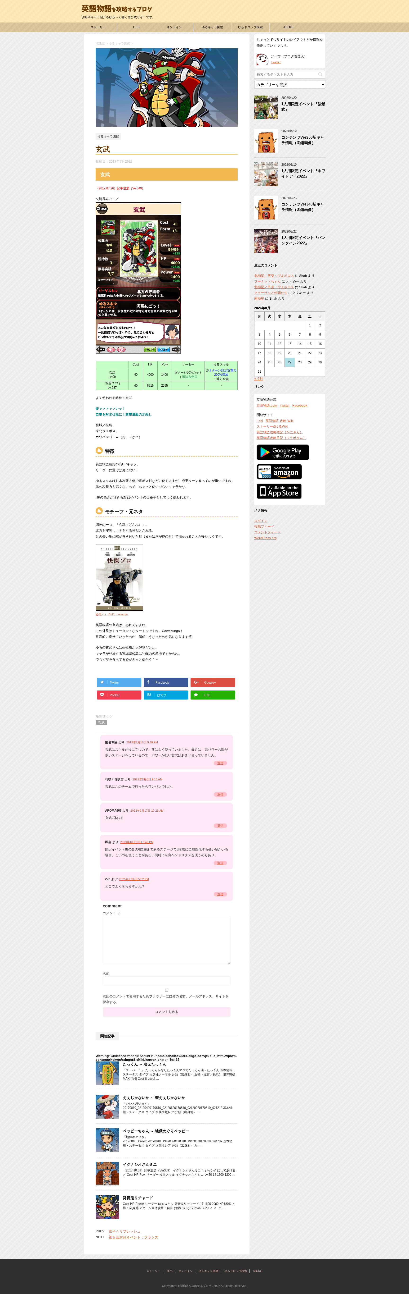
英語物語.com (267, 405)
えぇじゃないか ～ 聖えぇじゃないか (154, 1098)
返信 (220, 763)
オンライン (174, 27)
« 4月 (258, 379)
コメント (111, 913)
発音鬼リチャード (138, 1198)
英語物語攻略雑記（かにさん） (280, 432)
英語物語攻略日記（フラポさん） (281, 438)
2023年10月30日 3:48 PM (136, 842)
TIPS (136, 27)
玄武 (101, 722)
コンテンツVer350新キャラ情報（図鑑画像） (302, 140)
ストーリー (98, 27)
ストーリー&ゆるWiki (272, 426)
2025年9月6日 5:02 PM (134, 879)
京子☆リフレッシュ (125, 1231)
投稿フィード (264, 526)
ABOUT (288, 27)
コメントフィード (267, 532)
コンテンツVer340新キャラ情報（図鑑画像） (302, 207)
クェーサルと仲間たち (270, 293)
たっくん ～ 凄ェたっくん (144, 1064)
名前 (106, 973)
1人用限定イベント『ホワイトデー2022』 (303, 173)
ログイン (260, 521)
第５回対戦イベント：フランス (133, 1237)
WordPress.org (265, 538)
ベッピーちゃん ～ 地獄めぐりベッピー (156, 1131)
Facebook (299, 405)
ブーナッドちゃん (267, 281)
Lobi (260, 421)
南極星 (259, 298)
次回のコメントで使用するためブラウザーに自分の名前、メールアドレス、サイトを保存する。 (166, 999)
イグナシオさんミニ (140, 1164)
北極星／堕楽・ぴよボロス (274, 276)
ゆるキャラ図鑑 (212, 27)
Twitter (276, 62)
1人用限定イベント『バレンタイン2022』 (303, 240)
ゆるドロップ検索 (250, 27)
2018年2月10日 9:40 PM (142, 742)
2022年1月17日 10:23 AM (147, 810)
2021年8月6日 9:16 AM (147, 779)
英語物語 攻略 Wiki (279, 421)
